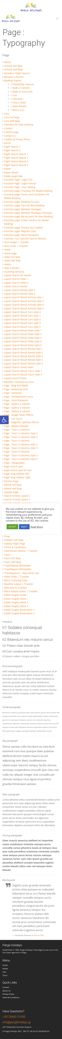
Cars (4, 972)
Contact (5, 987)
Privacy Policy (8, 994)
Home (5, 965)
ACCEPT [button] (12, 526)
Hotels (5, 968)
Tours (4, 975)
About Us (6, 990)
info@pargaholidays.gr (16, 1022)
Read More (36, 526)
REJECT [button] (24, 526)
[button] (4, 420)
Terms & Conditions (10, 997)
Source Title (39, 935)
